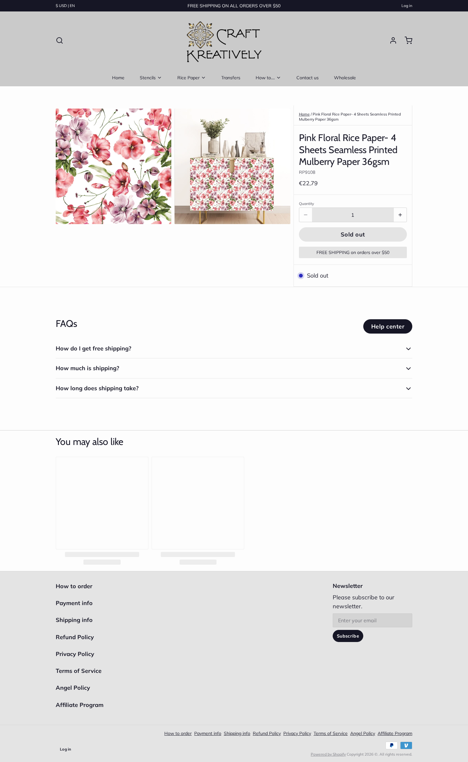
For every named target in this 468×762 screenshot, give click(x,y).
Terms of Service (79, 670)
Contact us (307, 78)
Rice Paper (188, 78)
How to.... (265, 78)
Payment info (74, 603)
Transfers (230, 78)
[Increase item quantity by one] (400, 215)
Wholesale (345, 78)
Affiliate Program (79, 705)
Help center (387, 326)
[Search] (59, 40)
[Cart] (406, 40)
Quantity (306, 203)
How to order (74, 586)
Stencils (148, 78)
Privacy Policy (75, 654)
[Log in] (390, 40)
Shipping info (74, 620)
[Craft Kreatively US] (222, 40)
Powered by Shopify (328, 754)
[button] (353, 234)
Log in (406, 5)
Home (118, 78)
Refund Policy (75, 637)
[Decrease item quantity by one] (305, 215)
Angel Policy (73, 687)
